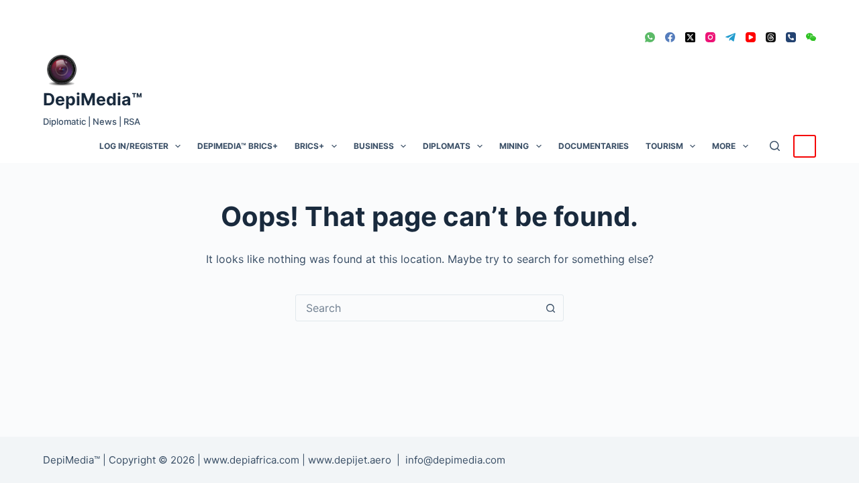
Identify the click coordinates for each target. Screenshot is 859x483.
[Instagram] (710, 37)
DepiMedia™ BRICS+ (237, 146)
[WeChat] (811, 37)
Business (374, 146)
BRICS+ (309, 146)
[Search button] (550, 308)
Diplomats (446, 146)
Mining (514, 146)
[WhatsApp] (650, 37)
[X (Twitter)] (690, 37)
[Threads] (771, 37)
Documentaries (593, 146)
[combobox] (417, 307)
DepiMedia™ (92, 99)
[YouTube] (751, 37)
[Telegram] (730, 37)
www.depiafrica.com (251, 459)
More (724, 146)
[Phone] (791, 37)
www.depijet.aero (349, 459)
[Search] (775, 146)
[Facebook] (670, 37)
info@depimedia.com (455, 459)
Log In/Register (133, 146)
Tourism (664, 146)
